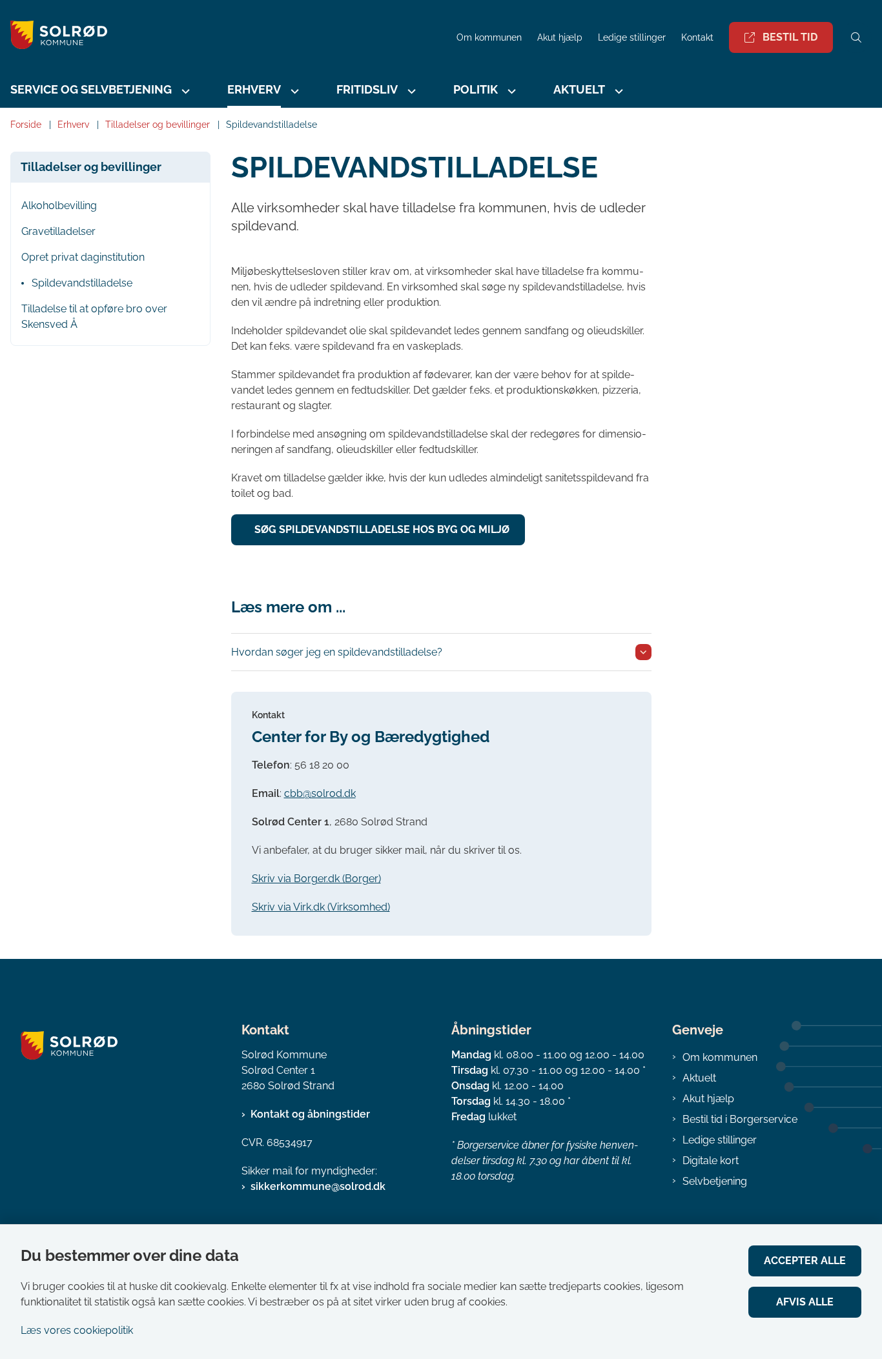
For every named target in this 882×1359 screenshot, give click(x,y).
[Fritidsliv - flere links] (410, 91)
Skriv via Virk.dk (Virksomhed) (321, 907)
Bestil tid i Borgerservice (739, 1119)
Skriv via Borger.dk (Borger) (316, 878)
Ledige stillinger (632, 38)
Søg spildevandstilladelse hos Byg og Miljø (381, 529)
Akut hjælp (708, 1098)
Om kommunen (719, 1057)
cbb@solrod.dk (320, 793)
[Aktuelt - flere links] (617, 91)
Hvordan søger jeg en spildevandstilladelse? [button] (336, 652)
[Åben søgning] (856, 37)
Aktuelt (699, 1078)
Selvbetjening (714, 1181)
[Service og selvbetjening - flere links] (184, 91)
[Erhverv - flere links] (293, 91)
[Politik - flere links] (510, 91)
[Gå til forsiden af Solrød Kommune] (224, 37)
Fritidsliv (367, 89)
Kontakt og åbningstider (310, 1114)
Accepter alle (805, 1260)
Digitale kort (710, 1160)
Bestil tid (790, 37)
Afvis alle (805, 1302)
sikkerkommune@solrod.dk (318, 1186)
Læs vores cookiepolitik (77, 1330)
